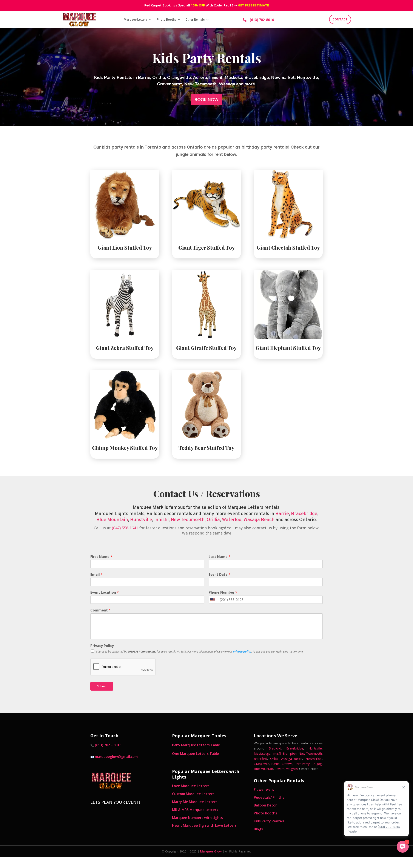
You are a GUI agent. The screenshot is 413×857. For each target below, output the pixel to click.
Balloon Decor (265, 805)
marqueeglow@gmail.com (116, 756)
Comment (100, 610)
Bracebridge (304, 514)
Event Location (104, 592)
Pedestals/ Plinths (269, 797)
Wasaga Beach (258, 520)
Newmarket (313, 758)
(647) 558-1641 (125, 527)
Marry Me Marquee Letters (194, 801)
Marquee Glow (211, 851)
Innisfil (161, 520)
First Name (101, 556)
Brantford (260, 758)
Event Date (219, 574)
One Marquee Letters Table (195, 753)
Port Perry (302, 764)
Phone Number (223, 592)
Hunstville (141, 520)
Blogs (258, 829)
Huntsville (315, 748)
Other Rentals (195, 19)
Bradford (275, 748)
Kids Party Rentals (269, 821)
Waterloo (231, 520)
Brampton (289, 753)
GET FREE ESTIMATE (253, 5)
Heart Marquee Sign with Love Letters (204, 825)
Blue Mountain (112, 520)
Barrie (282, 514)
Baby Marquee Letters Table (196, 745)
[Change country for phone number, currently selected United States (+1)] (213, 600)
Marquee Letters (136, 19)
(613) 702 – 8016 (108, 745)
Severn (279, 768)
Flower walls (264, 789)
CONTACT (340, 19)
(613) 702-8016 (262, 20)
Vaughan (292, 768)
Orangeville (261, 764)
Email (96, 574)
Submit (102, 686)
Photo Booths (166, 19)
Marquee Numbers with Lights (197, 817)
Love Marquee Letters (191, 785)
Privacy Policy (102, 646)
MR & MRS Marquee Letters (195, 809)
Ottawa (287, 764)
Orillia (213, 520)
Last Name (219, 556)
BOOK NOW (207, 100)
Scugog (317, 764)
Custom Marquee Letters (193, 793)
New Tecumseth (188, 520)
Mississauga (262, 753)
